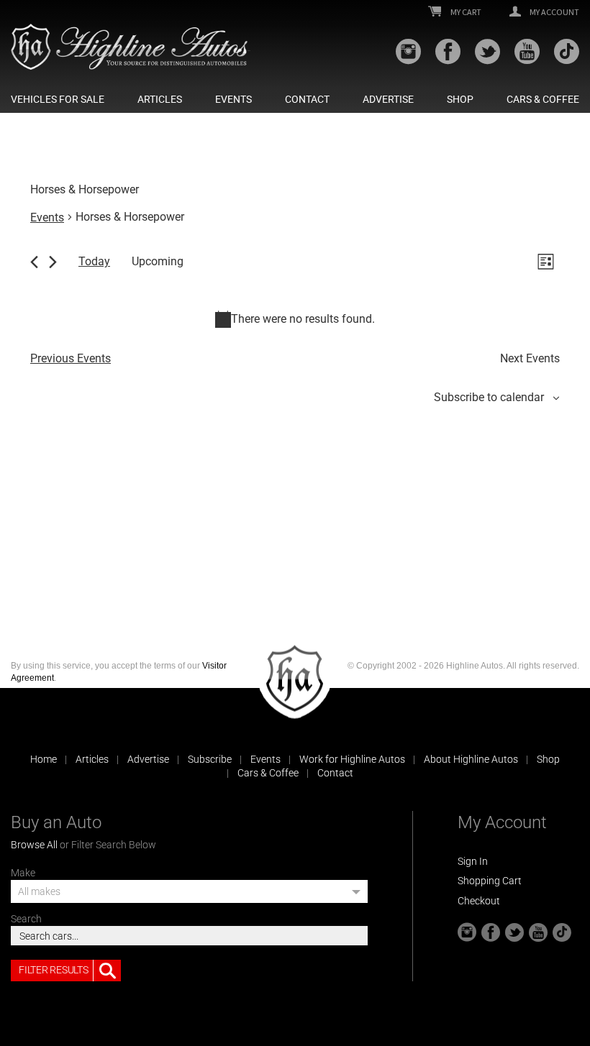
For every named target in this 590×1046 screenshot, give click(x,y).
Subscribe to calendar (489, 397)
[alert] (295, 319)
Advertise (388, 99)
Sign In (473, 861)
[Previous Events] (34, 262)
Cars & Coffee (543, 99)
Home (43, 759)
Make (23, 872)
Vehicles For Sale (57, 99)
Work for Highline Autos (352, 759)
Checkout (479, 901)
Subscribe (210, 759)
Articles (159, 99)
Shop (460, 99)
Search (26, 919)
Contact (307, 99)
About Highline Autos (471, 759)
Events (233, 99)
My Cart (465, 12)
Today (94, 261)
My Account (553, 12)
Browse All (34, 844)
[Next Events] (53, 262)
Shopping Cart (490, 880)
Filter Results (53, 970)
